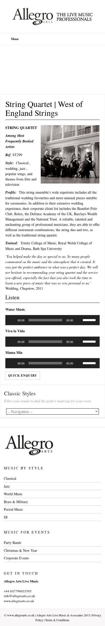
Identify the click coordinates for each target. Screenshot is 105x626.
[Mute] (78, 320)
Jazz (7, 486)
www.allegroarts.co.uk (20, 615)
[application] (52, 320)
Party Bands (12, 542)
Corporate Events (16, 558)
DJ (5, 517)
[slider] (90, 319)
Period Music (13, 509)
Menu (15, 39)
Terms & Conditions (57, 620)
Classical (10, 478)
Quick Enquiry (22, 375)
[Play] (12, 320)
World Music (13, 493)
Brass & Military (16, 501)
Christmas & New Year (20, 550)
